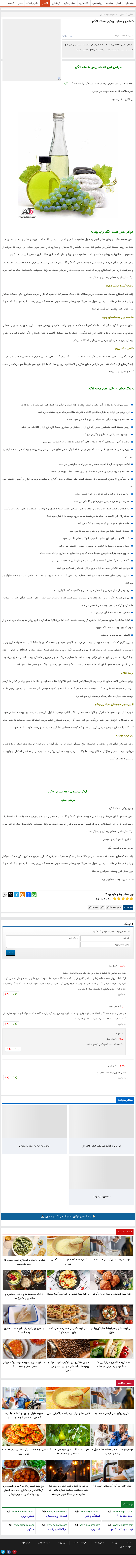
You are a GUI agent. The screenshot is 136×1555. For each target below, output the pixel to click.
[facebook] (9, 1552)
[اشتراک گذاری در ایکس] (10, 894)
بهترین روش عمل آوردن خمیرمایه (112, 1413)
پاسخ (120, 994)
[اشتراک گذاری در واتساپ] (34, 894)
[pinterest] (14, 1552)
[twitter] (3, 1552)
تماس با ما (99, 1542)
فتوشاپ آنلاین (125, 1546)
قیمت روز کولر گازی (122, 1529)
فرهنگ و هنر (92, 1516)
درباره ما (115, 1542)
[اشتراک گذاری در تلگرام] (16, 894)
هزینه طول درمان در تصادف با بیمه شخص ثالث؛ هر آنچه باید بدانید (24, 1415)
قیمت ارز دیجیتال (56, 1516)
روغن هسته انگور (114, 907)
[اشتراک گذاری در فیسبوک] (28, 894)
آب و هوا (26, 1542)
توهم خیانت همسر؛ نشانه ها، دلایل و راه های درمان (112, 1451)
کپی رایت (62, 1542)
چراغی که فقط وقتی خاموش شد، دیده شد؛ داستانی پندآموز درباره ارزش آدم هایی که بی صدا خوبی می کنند (68, 1490)
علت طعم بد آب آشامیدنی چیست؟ (112, 1486)
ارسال (10, 953)
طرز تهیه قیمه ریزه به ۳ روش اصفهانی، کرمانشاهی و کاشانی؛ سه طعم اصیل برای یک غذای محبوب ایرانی (24, 1490)
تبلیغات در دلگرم (80, 1542)
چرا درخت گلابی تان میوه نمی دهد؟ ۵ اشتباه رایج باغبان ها (68, 1451)
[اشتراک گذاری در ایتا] (22, 894)
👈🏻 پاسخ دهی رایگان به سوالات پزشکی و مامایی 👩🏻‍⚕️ (68, 1216)
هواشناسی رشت (57, 1529)
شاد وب (95, 1529)
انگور (102, 907)
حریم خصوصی (44, 1542)
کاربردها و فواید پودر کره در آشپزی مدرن (68, 1413)
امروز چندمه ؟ (125, 1516)
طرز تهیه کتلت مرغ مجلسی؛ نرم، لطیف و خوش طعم (24, 1452)
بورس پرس (27, 1516)
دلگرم (30, 1529)
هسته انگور (93, 907)
